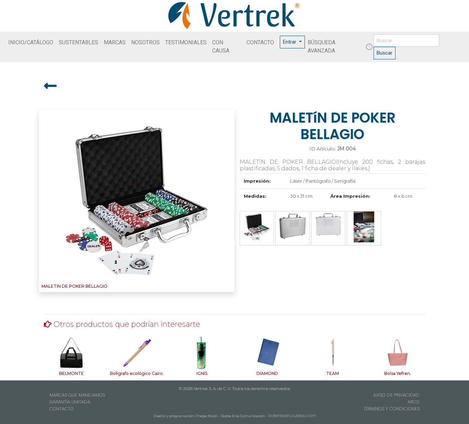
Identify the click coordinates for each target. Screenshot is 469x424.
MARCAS (115, 42)
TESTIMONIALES (186, 42)
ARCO (414, 402)
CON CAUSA (220, 46)
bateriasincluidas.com (292, 415)
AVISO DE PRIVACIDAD (396, 395)
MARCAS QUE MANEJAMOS (77, 395)
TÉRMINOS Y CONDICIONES (392, 408)
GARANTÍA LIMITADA (69, 402)
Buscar (384, 53)
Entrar (290, 42)
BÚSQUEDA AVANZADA (321, 46)
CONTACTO (260, 42)
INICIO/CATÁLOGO (30, 42)
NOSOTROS (145, 42)
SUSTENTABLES (78, 42)
